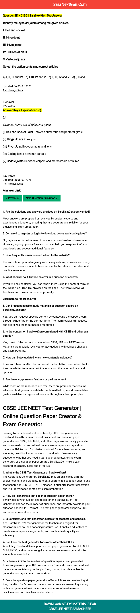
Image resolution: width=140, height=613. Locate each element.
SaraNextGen (45, 476)
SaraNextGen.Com (70, 4)
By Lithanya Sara (13, 90)
